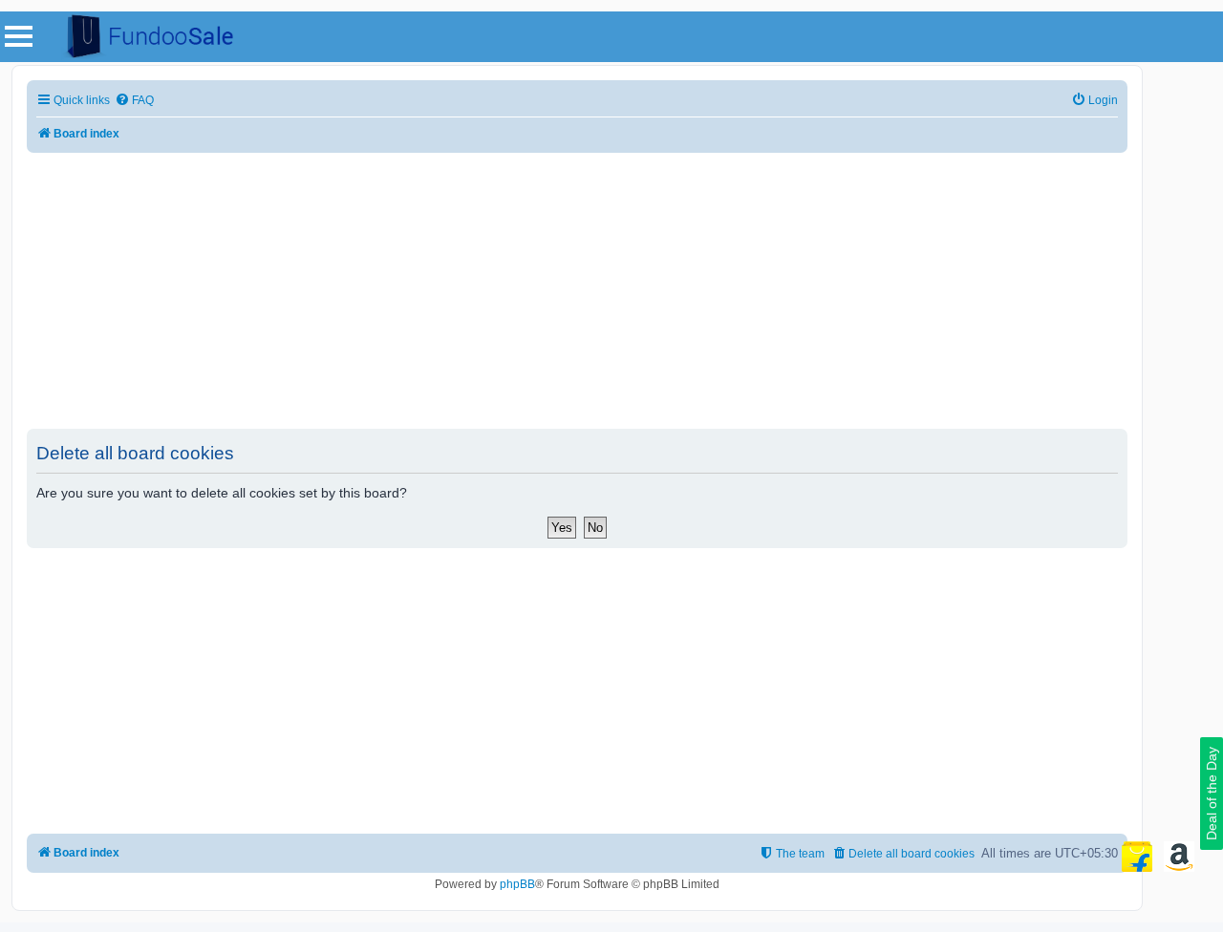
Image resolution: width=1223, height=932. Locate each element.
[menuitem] (134, 101)
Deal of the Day (1211, 793)
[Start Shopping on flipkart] (1137, 856)
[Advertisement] (577, 291)
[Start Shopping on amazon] (1179, 856)
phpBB (517, 884)
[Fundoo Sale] (142, 36)
